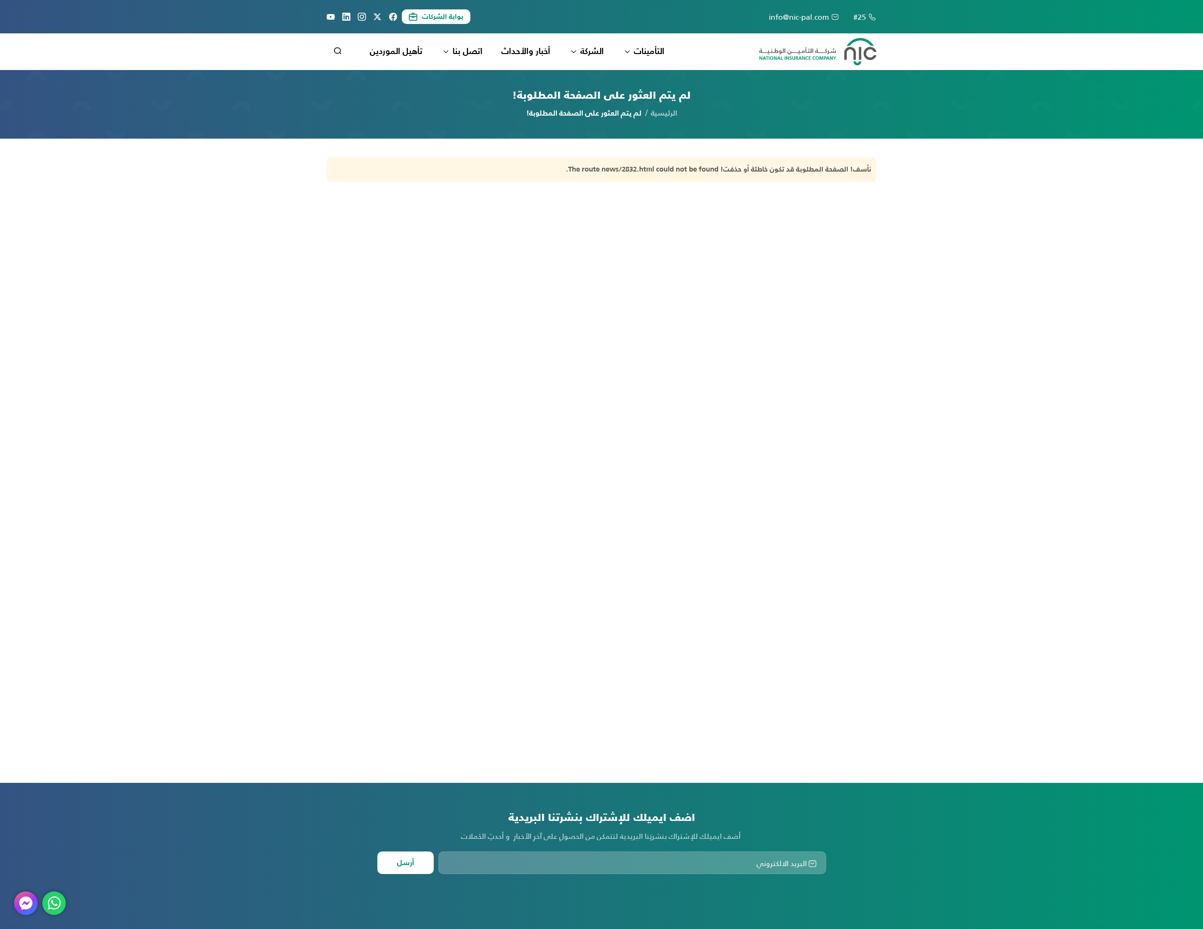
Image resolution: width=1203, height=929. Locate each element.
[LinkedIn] (346, 17)
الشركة (592, 51)
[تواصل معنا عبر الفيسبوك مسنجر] (26, 903)
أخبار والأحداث (525, 51)
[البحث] (338, 52)
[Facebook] (393, 17)
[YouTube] (331, 17)
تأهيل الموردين (396, 51)
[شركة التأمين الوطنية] (817, 51)
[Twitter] (377, 17)
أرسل (405, 863)
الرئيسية (664, 113)
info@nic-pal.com (799, 17)
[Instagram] (362, 17)
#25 (859, 17)
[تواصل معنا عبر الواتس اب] (54, 903)
